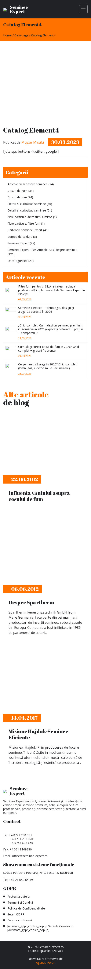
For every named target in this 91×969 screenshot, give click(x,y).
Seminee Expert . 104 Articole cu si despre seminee (42, 250)
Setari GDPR (15, 914)
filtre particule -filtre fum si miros (30, 217)
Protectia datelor (18, 896)
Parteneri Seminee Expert (25, 230)
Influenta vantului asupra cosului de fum (39, 495)
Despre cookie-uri (19, 920)
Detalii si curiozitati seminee (27, 204)
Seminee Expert (18, 243)
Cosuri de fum (17, 197)
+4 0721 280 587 (20, 835)
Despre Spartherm (31, 602)
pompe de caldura (20, 237)
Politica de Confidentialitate (26, 908)
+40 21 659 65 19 (21, 880)
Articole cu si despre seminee (28, 184)
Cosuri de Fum (18, 191)
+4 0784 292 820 (21, 839)
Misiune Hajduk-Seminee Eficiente (38, 734)
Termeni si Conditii (20, 902)
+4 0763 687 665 (21, 843)
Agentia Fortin (45, 963)
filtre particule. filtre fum (24, 223)
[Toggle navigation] (83, 9)
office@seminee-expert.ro (30, 856)
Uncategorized (18, 261)
